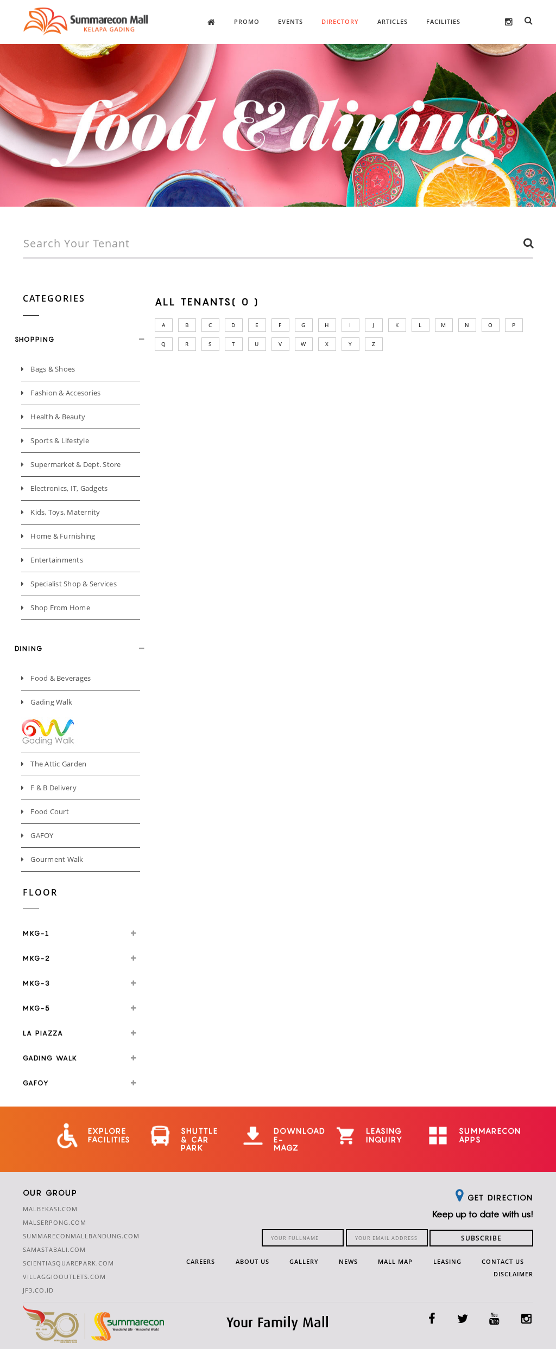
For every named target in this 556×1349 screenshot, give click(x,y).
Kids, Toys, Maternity (64, 512)
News (348, 1261)
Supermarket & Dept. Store (75, 464)
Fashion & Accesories (64, 393)
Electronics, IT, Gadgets (68, 488)
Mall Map (395, 1261)
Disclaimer (513, 1274)
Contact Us (503, 1261)
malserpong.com (54, 1222)
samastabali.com (54, 1249)
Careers (200, 1261)
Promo (247, 21)
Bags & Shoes (52, 369)
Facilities (443, 21)
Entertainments (56, 560)
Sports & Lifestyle (59, 440)
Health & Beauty (57, 416)
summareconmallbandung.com (81, 1236)
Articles (392, 21)
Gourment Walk (56, 859)
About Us (252, 1261)
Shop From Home (59, 607)
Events (290, 21)
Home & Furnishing (62, 536)
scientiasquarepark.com (68, 1263)
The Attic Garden (57, 764)
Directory (340, 21)
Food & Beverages (60, 678)
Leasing (447, 1261)
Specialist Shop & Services (73, 584)
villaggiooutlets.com (64, 1277)
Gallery (304, 1261)
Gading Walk (50, 702)
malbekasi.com (50, 1209)
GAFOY (41, 835)
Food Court (49, 811)
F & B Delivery (53, 787)
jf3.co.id (38, 1290)
